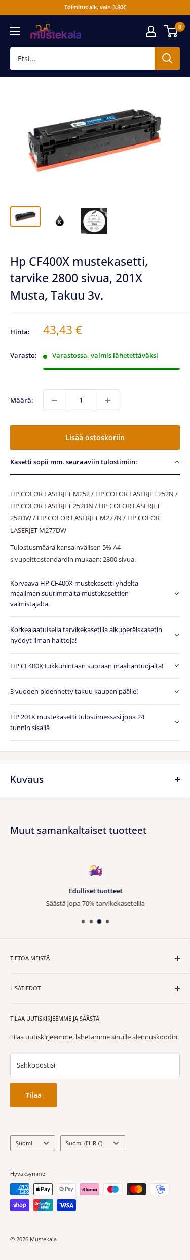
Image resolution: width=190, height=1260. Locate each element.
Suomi (24, 1143)
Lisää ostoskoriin (95, 437)
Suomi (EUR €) (84, 1143)
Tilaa (33, 1095)
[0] (171, 31)
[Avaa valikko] (15, 31)
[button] (95, 462)
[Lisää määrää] (108, 400)
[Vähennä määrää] (54, 400)
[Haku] (167, 58)
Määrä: (21, 400)
